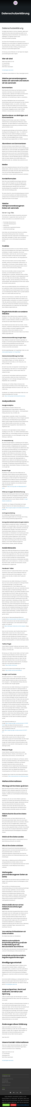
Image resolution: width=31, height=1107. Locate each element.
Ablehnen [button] (13, 1105)
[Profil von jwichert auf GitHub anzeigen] (20, 1093)
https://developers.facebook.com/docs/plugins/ (15, 626)
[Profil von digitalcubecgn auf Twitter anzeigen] (13, 1093)
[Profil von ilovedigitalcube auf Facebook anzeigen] (10, 1093)
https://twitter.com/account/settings (14, 670)
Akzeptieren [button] (6, 1105)
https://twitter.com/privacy (11, 665)
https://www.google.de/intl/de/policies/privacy (15, 396)
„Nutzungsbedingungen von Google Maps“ (11, 352)
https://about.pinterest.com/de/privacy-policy (18, 776)
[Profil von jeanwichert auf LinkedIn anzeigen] (17, 1093)
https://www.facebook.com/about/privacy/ (16, 619)
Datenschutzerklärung (23, 1105)
